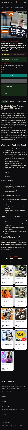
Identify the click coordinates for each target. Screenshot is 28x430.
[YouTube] (10, 391)
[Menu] (25, 2)
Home (2, 7)
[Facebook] (5, 391)
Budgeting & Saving (19, 7)
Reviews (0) (12, 101)
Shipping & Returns (22, 101)
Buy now (14, 75)
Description (4, 101)
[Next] (25, 24)
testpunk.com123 (7, 2)
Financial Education (9, 7)
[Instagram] (2, 391)
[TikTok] (8, 391)
